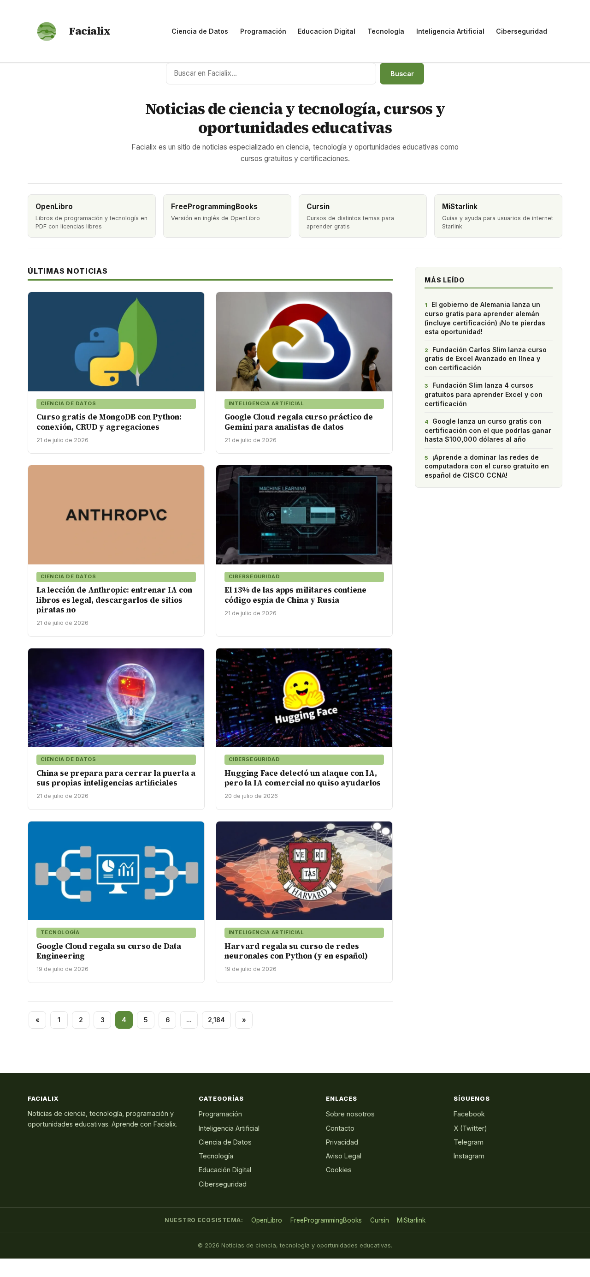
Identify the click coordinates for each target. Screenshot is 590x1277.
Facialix (89, 31)
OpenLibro (266, 1220)
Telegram (469, 1142)
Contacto (340, 1128)
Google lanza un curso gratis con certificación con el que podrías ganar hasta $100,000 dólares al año (488, 430)
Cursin (379, 1220)
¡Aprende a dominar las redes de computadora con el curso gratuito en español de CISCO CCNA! (487, 466)
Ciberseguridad (521, 31)
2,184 (216, 1020)
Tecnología (385, 31)
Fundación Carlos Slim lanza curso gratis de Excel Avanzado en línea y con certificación (486, 359)
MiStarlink (411, 1220)
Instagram (469, 1156)
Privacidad (342, 1142)
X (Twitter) (470, 1128)
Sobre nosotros (350, 1114)
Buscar (402, 74)
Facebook (469, 1114)
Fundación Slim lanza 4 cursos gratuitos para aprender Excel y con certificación (484, 394)
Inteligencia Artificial (450, 31)
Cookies (339, 1170)
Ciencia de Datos (199, 31)
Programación (263, 31)
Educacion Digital (326, 31)
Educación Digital (225, 1170)
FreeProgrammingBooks (326, 1220)
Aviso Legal (343, 1156)
